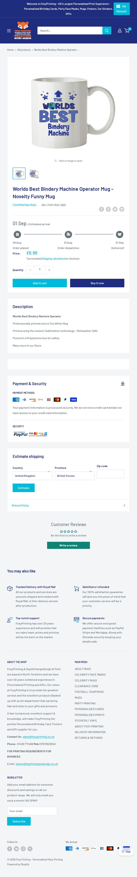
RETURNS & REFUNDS (88, 737)
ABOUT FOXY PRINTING (89, 726)
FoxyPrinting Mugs (24, 205)
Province (60, 467)
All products (24, 49)
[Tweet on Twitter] (115, 209)
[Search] (106, 30)
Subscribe (18, 821)
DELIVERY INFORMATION (90, 732)
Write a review (68, 545)
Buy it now (97, 283)
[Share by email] (121, 209)
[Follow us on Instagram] (23, 848)
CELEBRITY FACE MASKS (90, 674)
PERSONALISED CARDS (89, 709)
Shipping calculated (53, 258)
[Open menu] (9, 30)
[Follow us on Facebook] (9, 848)
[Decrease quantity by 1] (30, 270)
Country (18, 467)
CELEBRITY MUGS (86, 680)
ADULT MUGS (83, 668)
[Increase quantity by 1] (49, 270)
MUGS (78, 697)
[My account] (119, 30)
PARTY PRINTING (85, 703)
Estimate (23, 487)
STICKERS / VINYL (86, 720)
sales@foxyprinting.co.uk (38, 736)
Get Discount (121, 9)
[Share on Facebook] (101, 209)
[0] (127, 30)
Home (10, 49)
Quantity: (18, 270)
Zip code (102, 466)
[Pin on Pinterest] (108, 209)
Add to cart (40, 283)
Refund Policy (20, 505)
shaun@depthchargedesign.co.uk (37, 763)
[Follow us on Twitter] (16, 848)
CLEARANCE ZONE (86, 686)
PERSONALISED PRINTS (89, 714)
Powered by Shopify (18, 864)
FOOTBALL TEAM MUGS (89, 691)
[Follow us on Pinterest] (29, 848)
